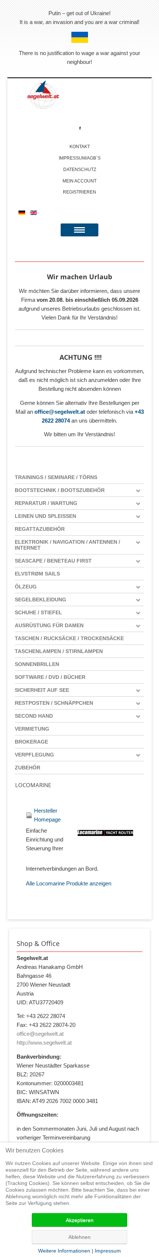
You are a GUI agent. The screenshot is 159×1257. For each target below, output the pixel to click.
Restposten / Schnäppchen (54, 703)
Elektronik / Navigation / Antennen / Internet (67, 545)
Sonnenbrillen (37, 664)
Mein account (79, 181)
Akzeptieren (80, 1220)
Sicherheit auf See (42, 690)
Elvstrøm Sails (37, 574)
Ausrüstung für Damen (49, 625)
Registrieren (79, 192)
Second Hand (34, 716)
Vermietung (32, 729)
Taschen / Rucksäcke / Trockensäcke (69, 638)
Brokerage (31, 742)
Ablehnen (79, 1237)
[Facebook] (80, 128)
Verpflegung (34, 755)
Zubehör (27, 768)
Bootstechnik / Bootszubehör (60, 490)
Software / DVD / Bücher (50, 677)
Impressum (108, 1251)
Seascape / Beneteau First (53, 561)
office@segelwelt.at (59, 412)
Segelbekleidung (40, 599)
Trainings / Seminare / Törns (56, 477)
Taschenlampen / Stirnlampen (59, 651)
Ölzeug (26, 587)
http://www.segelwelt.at (44, 1042)
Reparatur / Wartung (46, 503)
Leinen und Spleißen (45, 516)
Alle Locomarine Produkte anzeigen (68, 883)
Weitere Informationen (64, 1251)
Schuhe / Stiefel (38, 612)
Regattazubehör (40, 529)
